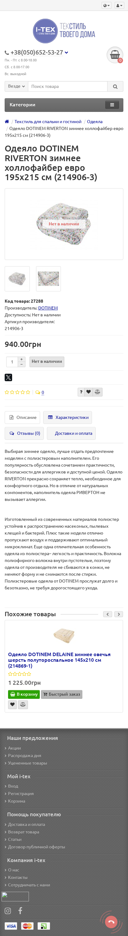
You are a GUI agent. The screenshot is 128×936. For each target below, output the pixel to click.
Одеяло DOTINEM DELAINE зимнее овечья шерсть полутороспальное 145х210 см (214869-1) (59, 659)
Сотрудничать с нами (29, 884)
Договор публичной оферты (36, 846)
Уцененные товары (27, 763)
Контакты (18, 877)
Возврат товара (23, 831)
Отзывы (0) (28, 433)
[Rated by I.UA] (15, 896)
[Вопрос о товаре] (81, 392)
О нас (13, 869)
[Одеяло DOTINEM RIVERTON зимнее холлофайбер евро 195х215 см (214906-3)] (17, 278)
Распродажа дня (24, 755)
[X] (8, 377)
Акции (14, 748)
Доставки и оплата (73, 433)
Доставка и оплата (26, 824)
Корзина (16, 801)
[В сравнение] (98, 392)
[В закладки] (88, 392)
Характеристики (72, 417)
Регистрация (21, 793)
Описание (26, 417)
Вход (13, 786)
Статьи (14, 839)
